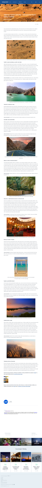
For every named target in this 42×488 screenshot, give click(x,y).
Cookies (2, 477)
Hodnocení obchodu (4, 483)
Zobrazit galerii (33, 19)
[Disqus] (21, 420)
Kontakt (2, 479)
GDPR (2, 481)
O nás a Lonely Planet (4, 482)
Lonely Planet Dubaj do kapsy (18, 374)
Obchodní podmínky (4, 480)
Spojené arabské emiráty (7, 19)
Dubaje (35, 372)
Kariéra (2, 478)
